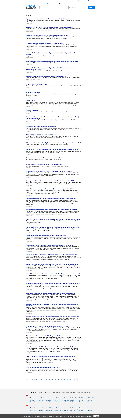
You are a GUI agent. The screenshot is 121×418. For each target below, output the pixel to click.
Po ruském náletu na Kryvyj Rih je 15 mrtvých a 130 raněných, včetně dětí (49, 189)
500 (74, 379)
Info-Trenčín (65, 410)
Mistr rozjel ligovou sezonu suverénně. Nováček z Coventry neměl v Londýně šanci (53, 219)
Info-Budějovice (57, 397)
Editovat (48, 392)
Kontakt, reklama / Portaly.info (58, 392)
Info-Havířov (32, 399)
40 (44, 379)
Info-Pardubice (65, 400)
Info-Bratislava (49, 407)
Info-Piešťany (81, 409)
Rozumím (96, 416)
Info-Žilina (80, 410)
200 (55, 379)
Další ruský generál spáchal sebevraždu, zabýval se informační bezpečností (50, 293)
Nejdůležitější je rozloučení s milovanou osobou (41, 134)
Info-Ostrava (57, 400)
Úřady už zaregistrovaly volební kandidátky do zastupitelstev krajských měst (50, 198)
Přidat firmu (91, 1)
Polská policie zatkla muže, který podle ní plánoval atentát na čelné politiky (50, 245)
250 (58, 379)
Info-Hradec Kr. (41, 399)
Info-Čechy (64, 397)
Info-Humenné (65, 407)
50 (46, 379)
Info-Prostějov (32, 401)
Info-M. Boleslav (41, 397)
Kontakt (85, 1)
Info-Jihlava (56, 399)
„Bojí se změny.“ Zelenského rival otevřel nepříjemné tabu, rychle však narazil (51, 356)
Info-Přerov (89, 400)
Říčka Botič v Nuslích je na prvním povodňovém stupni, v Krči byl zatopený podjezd (53, 283)
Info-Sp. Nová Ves (66, 409)
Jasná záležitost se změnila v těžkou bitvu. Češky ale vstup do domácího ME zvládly (53, 227)
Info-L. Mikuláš (49, 409)
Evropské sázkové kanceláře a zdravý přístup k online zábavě (46, 76)
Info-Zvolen (89, 410)
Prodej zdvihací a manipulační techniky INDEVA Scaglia (44, 164)
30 (41, 379)
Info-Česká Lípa (73, 397)
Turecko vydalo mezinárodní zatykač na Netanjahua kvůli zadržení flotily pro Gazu (52, 316)
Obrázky (61, 3)
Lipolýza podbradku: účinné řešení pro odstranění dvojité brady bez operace (50, 19)
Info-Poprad (89, 409)
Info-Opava (48, 400)
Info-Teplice (48, 401)
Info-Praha (80, 400)
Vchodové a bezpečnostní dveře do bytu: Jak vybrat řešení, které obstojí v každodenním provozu (50, 68)
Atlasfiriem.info (32, 407)
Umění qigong (30, 100)
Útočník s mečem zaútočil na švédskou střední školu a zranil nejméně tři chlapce (52, 347)
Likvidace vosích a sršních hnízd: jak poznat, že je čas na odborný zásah (49, 27)
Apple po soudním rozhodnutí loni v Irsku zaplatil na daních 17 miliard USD (50, 181)
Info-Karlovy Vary (74, 401)
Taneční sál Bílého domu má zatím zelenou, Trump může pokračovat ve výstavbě (52, 264)
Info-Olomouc (41, 400)
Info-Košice (80, 407)
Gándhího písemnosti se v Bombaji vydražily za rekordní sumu (46, 235)
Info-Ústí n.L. (65, 401)
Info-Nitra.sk (56, 409)
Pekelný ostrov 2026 (32, 110)
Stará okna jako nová (33, 92)
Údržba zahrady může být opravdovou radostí (41, 126)
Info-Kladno (72, 399)
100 (49, 379)
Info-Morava (89, 399)
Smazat (41, 392)
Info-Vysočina (81, 401)
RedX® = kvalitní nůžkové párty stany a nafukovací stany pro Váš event (49, 171)
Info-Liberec (81, 399)
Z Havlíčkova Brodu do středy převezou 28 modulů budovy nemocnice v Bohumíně (53, 274)
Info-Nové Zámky (74, 409)
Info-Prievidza (49, 410)
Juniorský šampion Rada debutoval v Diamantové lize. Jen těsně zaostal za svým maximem (52, 304)
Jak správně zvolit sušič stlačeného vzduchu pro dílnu (43, 158)
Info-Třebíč (56, 401)
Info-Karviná (65, 399)
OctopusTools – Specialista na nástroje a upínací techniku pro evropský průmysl (52, 149)
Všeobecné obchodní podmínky (84, 392)
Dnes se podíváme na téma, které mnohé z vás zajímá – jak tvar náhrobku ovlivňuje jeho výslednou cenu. (53, 117)
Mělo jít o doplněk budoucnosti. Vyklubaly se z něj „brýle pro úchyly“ (48, 336)
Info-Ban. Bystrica (58, 407)
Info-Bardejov (41, 407)
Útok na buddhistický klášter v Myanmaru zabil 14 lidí (43, 367)
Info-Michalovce (41, 409)
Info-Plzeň (72, 400)
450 (70, 379)
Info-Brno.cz (48, 397)
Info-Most (31, 400)
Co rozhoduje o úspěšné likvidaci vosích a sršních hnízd (44, 43)
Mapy (54, 3)
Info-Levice (89, 407)
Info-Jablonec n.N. (50, 399)
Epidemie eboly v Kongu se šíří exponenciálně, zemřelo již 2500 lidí (47, 326)
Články (49, 3)
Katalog (43, 3)
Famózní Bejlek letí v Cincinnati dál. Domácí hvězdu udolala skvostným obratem (52, 254)
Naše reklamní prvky (70, 392)
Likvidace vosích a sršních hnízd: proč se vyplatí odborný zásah (47, 35)
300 (61, 379)
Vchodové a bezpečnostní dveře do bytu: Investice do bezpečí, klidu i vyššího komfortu (51, 53)
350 (64, 379)
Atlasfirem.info (32, 397)
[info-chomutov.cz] (31, 7)
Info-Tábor (40, 401)
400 (67, 379)
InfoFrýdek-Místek (91, 397)
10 (36, 379)
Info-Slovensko (57, 410)
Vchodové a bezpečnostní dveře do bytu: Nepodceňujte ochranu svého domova (52, 61)
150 (52, 379)
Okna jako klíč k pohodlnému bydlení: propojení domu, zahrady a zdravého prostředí (53, 143)
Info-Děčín (80, 397)
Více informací (89, 416)
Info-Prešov (40, 410)
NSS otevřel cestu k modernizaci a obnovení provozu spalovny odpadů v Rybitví (52, 209)
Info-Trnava (72, 410)
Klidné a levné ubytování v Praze (36, 84)
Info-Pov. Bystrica (33, 410)
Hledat (91, 7)
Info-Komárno (73, 407)
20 (39, 379)
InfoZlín (88, 401)
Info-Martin (31, 409)
